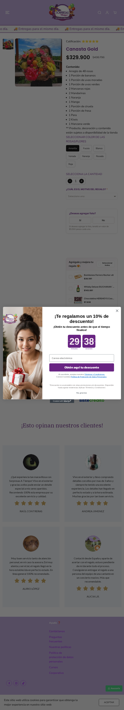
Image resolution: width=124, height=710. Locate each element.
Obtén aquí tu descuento (81, 367)
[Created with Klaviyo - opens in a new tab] (62, 401)
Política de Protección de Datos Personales (88, 377)
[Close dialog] (117, 310)
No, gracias (81, 392)
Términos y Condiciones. (94, 374)
